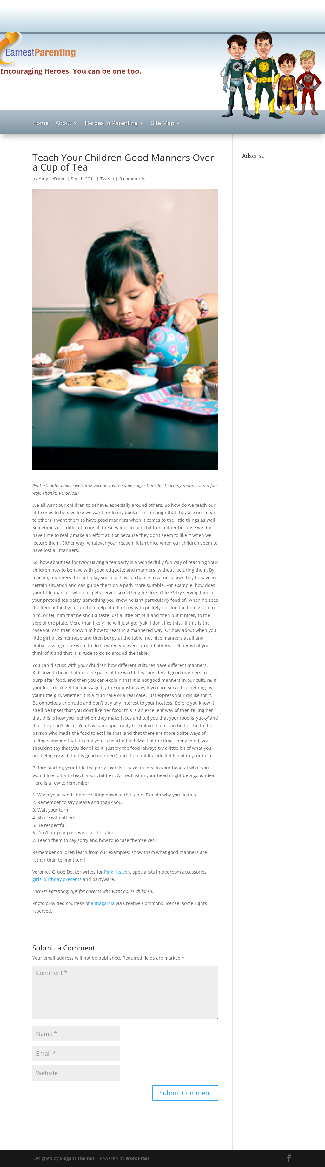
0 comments (132, 179)
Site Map (162, 124)
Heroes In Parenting (111, 124)
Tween (107, 179)
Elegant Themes (77, 1158)
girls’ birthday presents (57, 879)
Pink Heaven (117, 872)
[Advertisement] (162, 14)
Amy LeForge (52, 179)
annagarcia (103, 903)
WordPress (137, 1158)
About (63, 124)
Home (40, 124)
